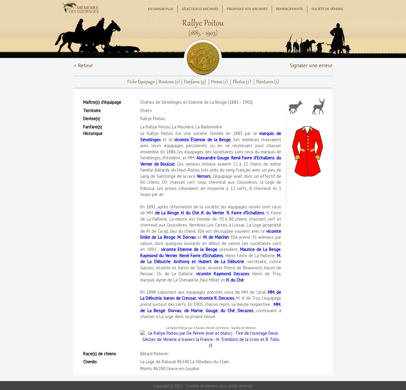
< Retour (83, 65)
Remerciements (289, 9)
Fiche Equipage (141, 82)
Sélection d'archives (200, 9)
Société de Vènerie (327, 9)
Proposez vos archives (247, 9)
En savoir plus (160, 9)
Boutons (169, 82)
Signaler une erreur (311, 65)
